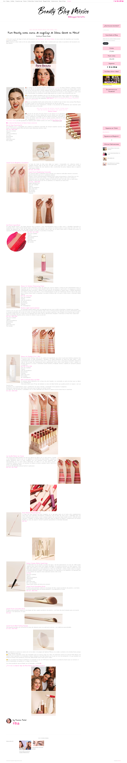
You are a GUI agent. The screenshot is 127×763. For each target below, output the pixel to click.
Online (48, 29)
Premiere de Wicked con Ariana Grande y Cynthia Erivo (113, 149)
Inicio (4, 1)
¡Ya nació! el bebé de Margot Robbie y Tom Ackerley (113, 154)
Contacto (69, 1)
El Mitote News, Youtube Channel (35, 1)
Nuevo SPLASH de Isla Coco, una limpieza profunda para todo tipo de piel (113, 164)
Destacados (40, 29)
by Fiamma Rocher (20, 720)
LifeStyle (12, 1)
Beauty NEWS (35, 29)
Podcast (25, 1)
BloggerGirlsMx (46, 1)
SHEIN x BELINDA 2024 (110, 158)
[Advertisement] (43, 26)
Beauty (8, 1)
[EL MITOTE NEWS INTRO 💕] (112, 80)
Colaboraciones (54, 1)
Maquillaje (44, 29)
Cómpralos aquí (18, 1)
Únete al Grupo (62, 1)
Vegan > (56, 29)
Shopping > (52, 29)
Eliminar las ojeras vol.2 (9, 741)
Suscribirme (105, 43)
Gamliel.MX (119, 760)
